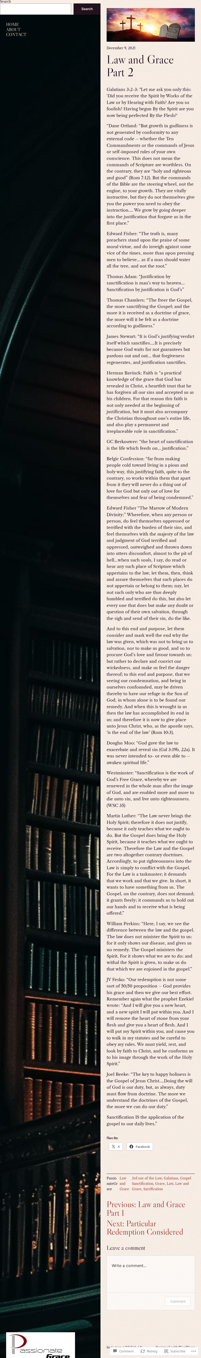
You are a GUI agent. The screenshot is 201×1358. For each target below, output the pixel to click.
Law (170, 1184)
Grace (160, 1184)
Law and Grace (124, 1183)
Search (87, 9)
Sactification (153, 1189)
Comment (178, 1301)
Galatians (171, 1178)
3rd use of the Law (147, 1178)
